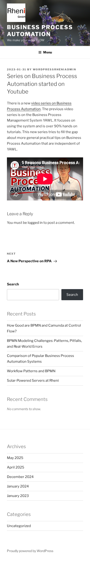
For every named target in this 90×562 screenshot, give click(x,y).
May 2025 (15, 458)
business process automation (40, 30)
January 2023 (18, 496)
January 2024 (18, 486)
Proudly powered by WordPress (30, 551)
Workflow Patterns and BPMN (31, 371)
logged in (35, 223)
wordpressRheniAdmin (54, 69)
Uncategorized (19, 526)
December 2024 (20, 477)
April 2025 (15, 467)
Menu (47, 52)
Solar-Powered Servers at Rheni (33, 380)
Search (13, 284)
